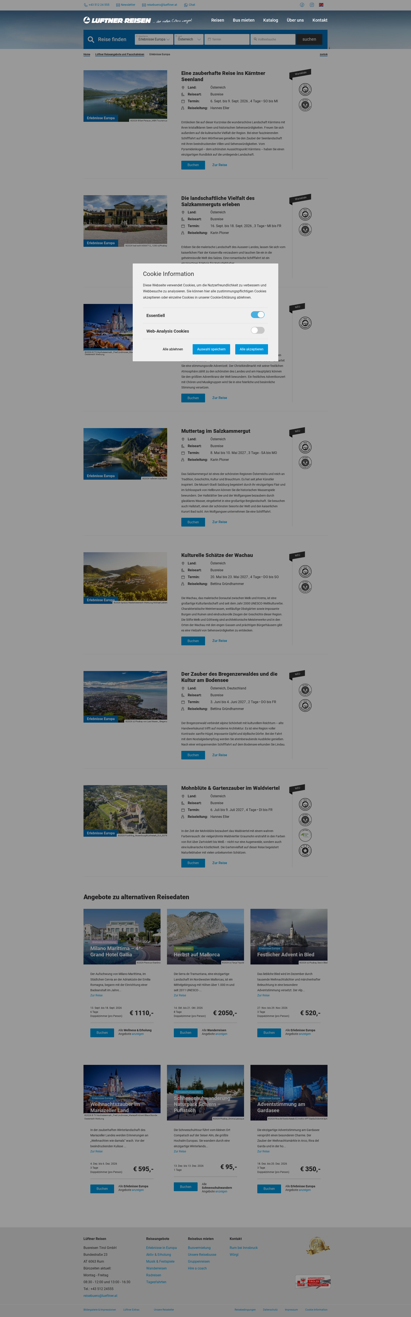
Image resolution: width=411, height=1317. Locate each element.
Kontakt (320, 20)
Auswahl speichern (211, 349)
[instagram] (312, 4)
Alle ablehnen (173, 349)
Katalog (270, 20)
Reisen (217, 20)
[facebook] (302, 4)
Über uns (295, 20)
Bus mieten (244, 20)
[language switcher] (322, 4)
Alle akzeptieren (252, 349)
